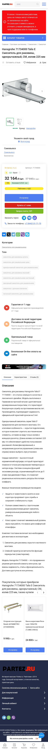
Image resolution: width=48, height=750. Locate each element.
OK (37, 738)
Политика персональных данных (14, 688)
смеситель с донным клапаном (15, 289)
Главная (5, 44)
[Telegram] (13, 234)
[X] (9, 234)
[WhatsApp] (18, 234)
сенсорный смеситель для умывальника (18, 283)
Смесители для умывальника (14, 247)
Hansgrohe (30, 128)
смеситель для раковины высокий (16, 273)
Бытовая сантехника (18, 44)
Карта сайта (35, 688)
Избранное (31, 62)
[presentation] (6, 91)
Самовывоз (9, 152)
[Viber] (23, 234)
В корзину (24, 198)
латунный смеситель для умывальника (18, 294)
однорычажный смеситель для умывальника (20, 268)
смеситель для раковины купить (15, 257)
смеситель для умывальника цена (16, 262)
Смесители (32, 44)
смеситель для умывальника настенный (18, 278)
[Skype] (27, 234)
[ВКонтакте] (4, 234)
